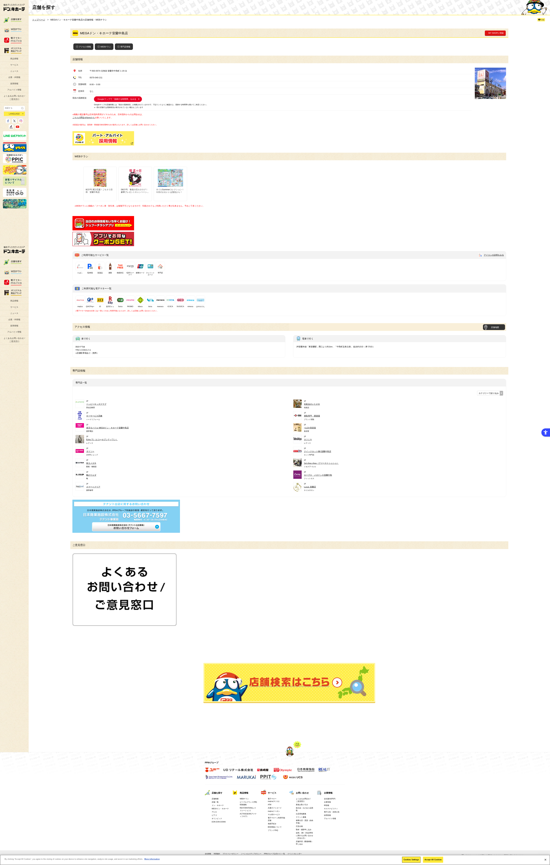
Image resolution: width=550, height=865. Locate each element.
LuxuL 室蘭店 (310, 487)
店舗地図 (495, 327)
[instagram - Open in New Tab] (20, 122)
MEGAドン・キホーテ (220, 809)
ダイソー (90, 451)
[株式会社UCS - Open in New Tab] (293, 778)
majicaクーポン (274, 811)
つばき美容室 (310, 428)
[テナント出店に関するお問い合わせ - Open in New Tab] (126, 531)
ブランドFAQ (273, 830)
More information (152, 859)
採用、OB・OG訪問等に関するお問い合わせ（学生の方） (304, 835)
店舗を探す (289, 683)
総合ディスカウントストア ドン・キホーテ (14, 249)
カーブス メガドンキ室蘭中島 (318, 475)
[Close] (545, 860)
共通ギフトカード (275, 808)
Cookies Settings (411, 860)
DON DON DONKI (219, 822)
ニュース (14, 71)
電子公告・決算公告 (331, 812)
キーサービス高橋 (94, 416)
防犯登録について (275, 827)
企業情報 (328, 793)
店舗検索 (215, 799)
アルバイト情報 (14, 90)
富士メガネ (91, 463)
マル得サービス (274, 815)
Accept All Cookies (433, 860)
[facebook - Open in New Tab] (8, 122)
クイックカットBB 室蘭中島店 (317, 451)
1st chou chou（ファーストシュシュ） (321, 463)
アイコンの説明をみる (494, 255)
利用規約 (217, 854)
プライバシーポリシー (230, 854)
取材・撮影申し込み (303, 830)
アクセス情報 (85, 47)
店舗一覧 (215, 802)
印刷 (542, 20)
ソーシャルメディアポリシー (251, 854)
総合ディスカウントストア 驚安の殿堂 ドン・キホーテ (14, 7)
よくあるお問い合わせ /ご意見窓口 (14, 97)
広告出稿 (299, 826)
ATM (269, 805)
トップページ (38, 19)
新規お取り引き (302, 805)
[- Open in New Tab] (103, 229)
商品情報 (14, 58)
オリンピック (217, 819)
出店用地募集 (301, 814)
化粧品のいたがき (312, 404)
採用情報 (14, 83)
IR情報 (326, 805)
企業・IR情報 (14, 77)
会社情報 (208, 854)
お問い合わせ (302, 793)
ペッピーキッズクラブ (96, 404)
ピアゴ (214, 815)
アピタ (214, 812)
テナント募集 (301, 817)
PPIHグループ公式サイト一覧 (274, 854)
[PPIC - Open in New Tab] (15, 162)
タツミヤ (308, 439)
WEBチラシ (105, 47)
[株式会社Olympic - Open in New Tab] (283, 771)
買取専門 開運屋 (312, 416)
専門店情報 (125, 47)
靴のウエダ (91, 475)
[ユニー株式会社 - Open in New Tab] (212, 771)
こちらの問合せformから (83, 117)
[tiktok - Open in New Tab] (11, 128)
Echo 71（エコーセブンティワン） (102, 439)
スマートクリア (93, 487)
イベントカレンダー (294, 854)
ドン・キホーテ (218, 805)
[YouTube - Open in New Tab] (17, 128)
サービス (14, 65)
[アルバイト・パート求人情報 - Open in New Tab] (103, 138)
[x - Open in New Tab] (14, 122)
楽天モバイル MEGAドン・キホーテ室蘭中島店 (107, 428)
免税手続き (272, 824)
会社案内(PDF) (329, 799)
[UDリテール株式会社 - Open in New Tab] (238, 771)
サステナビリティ (331, 809)
